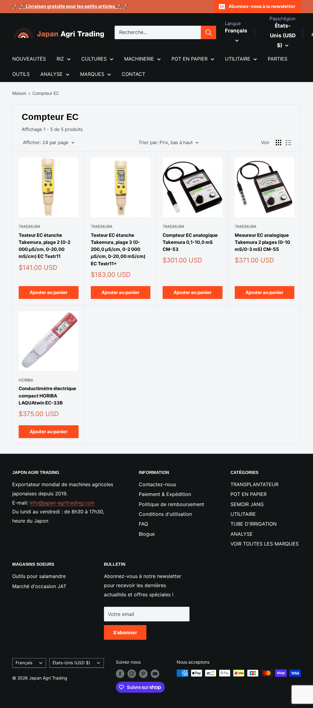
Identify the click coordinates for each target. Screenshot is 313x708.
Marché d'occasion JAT (39, 586)
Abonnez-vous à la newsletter (262, 6)
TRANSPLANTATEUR (254, 484)
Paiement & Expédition (165, 494)
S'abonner (125, 632)
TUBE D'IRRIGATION (253, 524)
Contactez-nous (157, 484)
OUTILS (21, 74)
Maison (19, 93)
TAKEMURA (29, 226)
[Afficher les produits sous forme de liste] (288, 142)
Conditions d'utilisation (165, 514)
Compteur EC (45, 93)
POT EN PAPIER (189, 59)
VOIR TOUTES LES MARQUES (264, 544)
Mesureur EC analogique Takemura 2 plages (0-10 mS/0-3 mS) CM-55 (262, 242)
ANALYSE (51, 74)
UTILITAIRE (237, 59)
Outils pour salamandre (39, 576)
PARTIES (277, 59)
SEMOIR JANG (247, 504)
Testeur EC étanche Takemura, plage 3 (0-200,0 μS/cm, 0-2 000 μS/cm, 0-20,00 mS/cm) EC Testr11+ (118, 249)
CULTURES (94, 59)
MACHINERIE (139, 59)
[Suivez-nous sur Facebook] (120, 673)
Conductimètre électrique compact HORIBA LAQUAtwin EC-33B (47, 396)
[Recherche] (208, 32)
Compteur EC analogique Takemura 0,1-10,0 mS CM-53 (190, 242)
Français (24, 662)
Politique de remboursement (171, 504)
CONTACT (133, 74)
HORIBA (26, 380)
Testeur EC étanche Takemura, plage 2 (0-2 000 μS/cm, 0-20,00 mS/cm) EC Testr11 (44, 245)
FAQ (143, 524)
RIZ (60, 59)
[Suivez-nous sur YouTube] (155, 673)
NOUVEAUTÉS (29, 59)
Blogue (147, 534)
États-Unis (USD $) (71, 662)
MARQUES (92, 74)
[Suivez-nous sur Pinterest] (143, 673)
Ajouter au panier (49, 292)
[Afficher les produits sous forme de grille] (278, 142)
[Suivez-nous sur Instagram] (131, 673)
